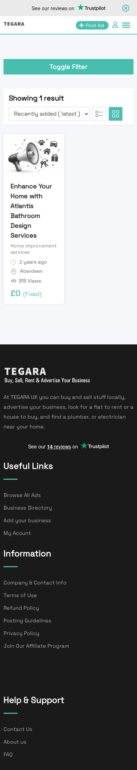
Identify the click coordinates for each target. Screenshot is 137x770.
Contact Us (18, 729)
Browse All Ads (22, 495)
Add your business (27, 520)
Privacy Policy (21, 633)
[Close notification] (126, 8)
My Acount (17, 533)
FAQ (8, 754)
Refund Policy (21, 607)
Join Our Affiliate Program (36, 645)
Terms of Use (20, 595)
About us (15, 741)
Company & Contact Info (35, 582)
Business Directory (28, 507)
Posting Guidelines (27, 620)
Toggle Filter (68, 67)
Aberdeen (31, 271)
